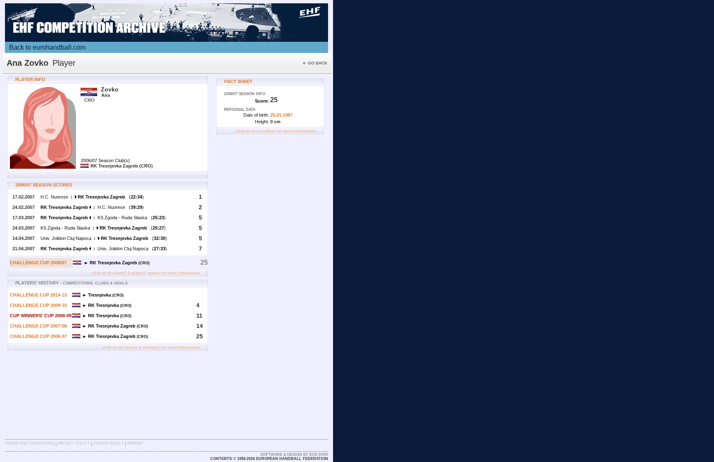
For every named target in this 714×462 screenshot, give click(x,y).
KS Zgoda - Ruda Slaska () (103, 217)
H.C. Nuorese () (92, 196)
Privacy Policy (74, 443)
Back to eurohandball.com (47, 47)
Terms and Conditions (29, 443)
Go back (315, 63)
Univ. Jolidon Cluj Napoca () (103, 238)
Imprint (135, 443)
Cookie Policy (108, 443)
